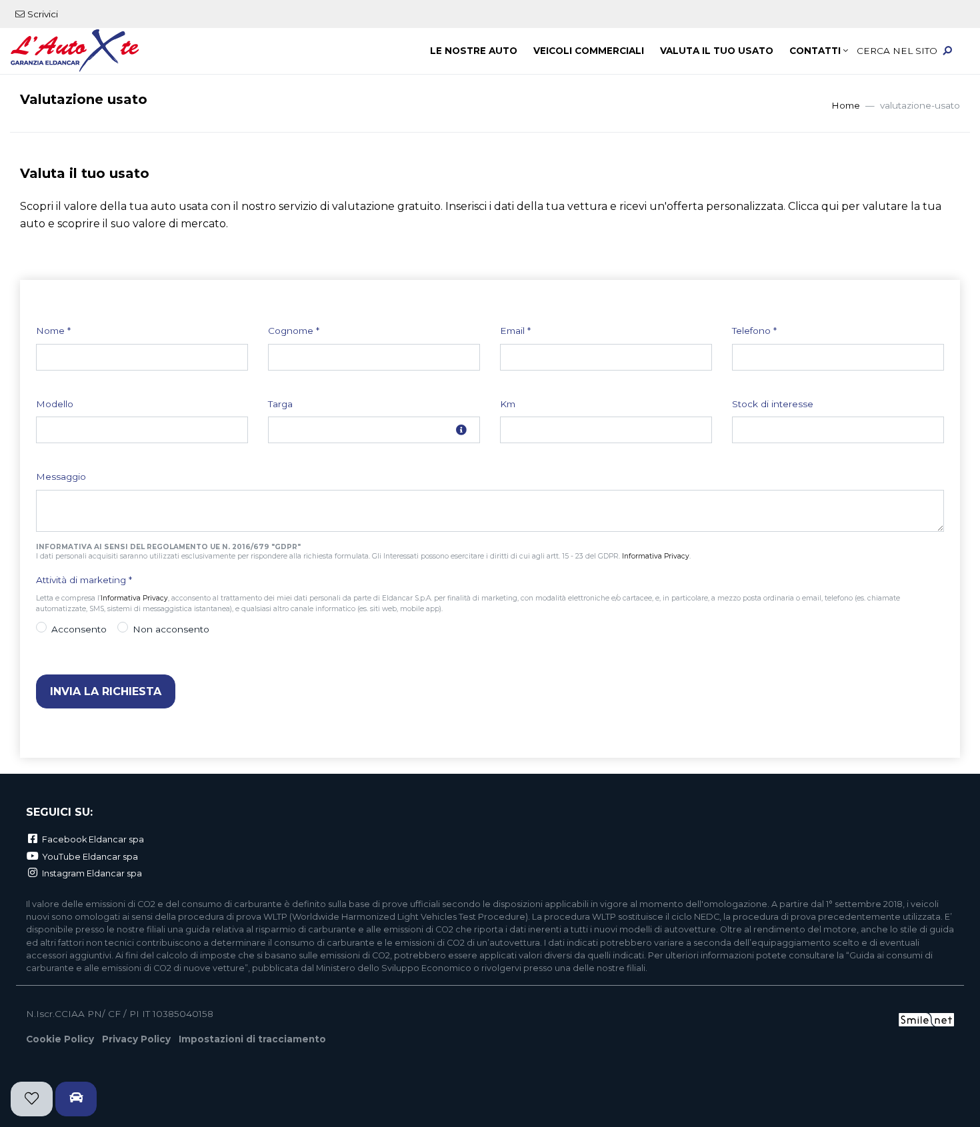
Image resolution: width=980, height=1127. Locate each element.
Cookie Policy (60, 1039)
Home (845, 105)
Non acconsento (171, 629)
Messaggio (61, 476)
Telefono (754, 330)
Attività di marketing (84, 579)
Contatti (815, 50)
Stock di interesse (772, 404)
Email (515, 330)
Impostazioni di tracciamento (252, 1039)
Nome (53, 330)
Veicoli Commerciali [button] (588, 50)
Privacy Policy (136, 1039)
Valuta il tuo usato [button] (716, 50)
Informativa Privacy (655, 556)
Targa (280, 404)
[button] (910, 51)
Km (507, 404)
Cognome (293, 330)
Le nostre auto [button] (473, 50)
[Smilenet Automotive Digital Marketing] (926, 1018)
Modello (54, 404)
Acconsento (79, 629)
